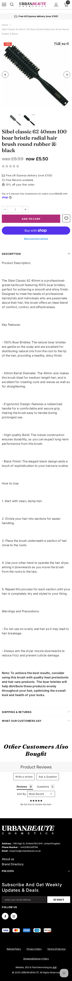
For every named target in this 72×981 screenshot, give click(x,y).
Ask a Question (48, 776)
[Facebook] (5, 916)
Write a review (24, 776)
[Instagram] (14, 916)
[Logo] (32, 4)
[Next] (67, 74)
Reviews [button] (22, 786)
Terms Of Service (56, 949)
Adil (54, 967)
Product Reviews (36, 767)
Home (5, 25)
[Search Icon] (11, 4)
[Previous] (5, 74)
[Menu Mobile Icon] (4, 4)
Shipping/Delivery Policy (36, 958)
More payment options (36, 238)
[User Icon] (56, 5)
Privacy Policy (34, 949)
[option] (36, 75)
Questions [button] (43, 786)
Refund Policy (14, 949)
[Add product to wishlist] (66, 218)
